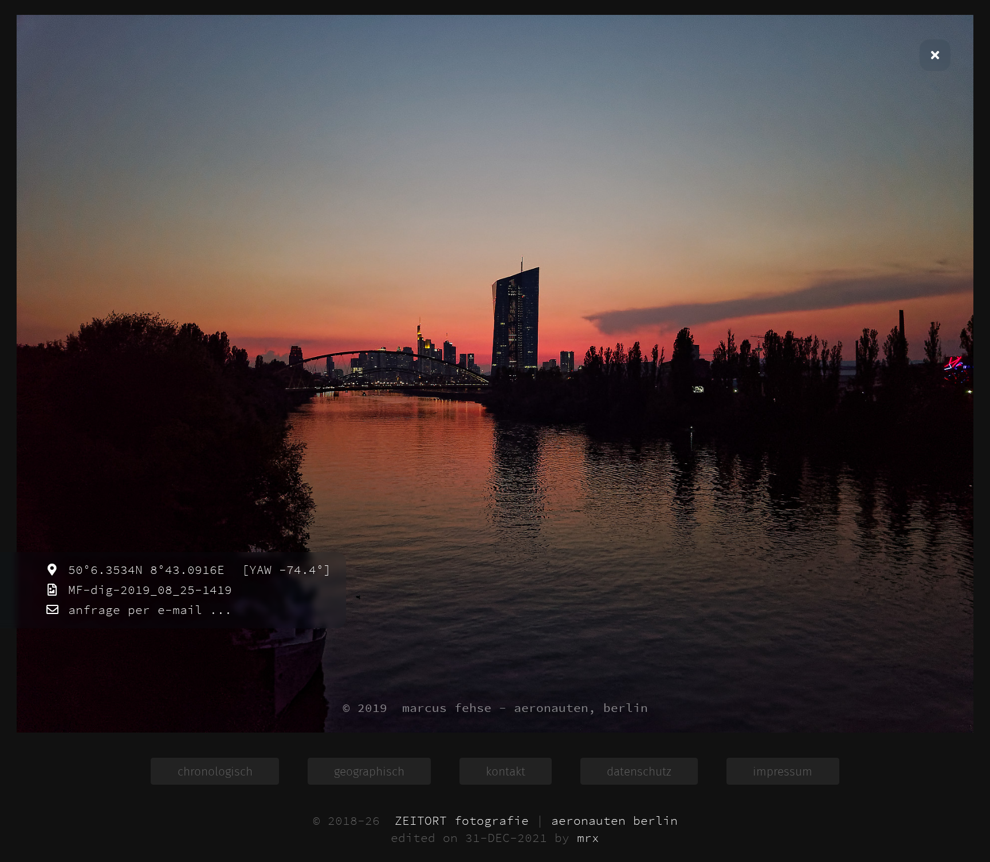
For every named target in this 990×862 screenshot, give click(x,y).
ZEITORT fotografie (462, 820)
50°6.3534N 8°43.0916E (143, 569)
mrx (588, 837)
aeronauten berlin (614, 820)
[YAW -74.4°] (282, 569)
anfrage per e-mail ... (146, 610)
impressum (782, 771)
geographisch (369, 771)
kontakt (505, 771)
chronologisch (215, 771)
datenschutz (639, 771)
